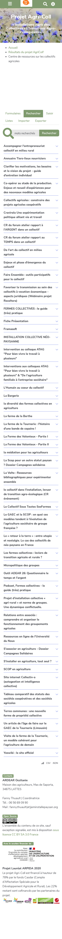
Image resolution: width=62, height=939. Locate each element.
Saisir (49, 113)
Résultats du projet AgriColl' (26, 52)
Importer (24, 121)
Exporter (40, 121)
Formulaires (13, 113)
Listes (9, 121)
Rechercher (33, 113)
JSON (55, 763)
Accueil (13, 48)
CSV (48, 763)
